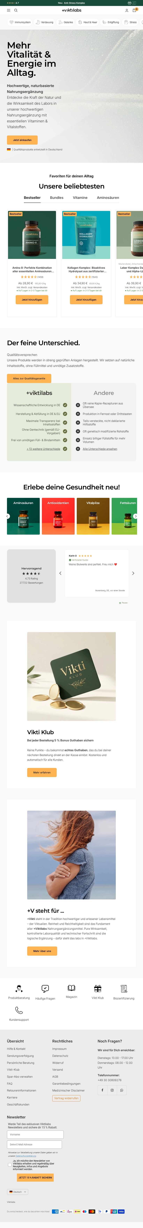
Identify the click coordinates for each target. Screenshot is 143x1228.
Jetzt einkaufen (22, 139)
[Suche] (15, 10)
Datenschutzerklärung (26, 1156)
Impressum (59, 1048)
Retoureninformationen (21, 1090)
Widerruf (57, 1063)
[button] (60, 573)
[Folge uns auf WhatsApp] (121, 1090)
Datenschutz (60, 1055)
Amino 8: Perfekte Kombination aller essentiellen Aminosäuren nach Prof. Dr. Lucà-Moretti (32, 269)
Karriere (12, 1097)
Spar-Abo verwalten (20, 1076)
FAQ (9, 1083)
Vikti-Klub (13, 1069)
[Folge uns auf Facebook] (102, 1090)
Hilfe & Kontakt (16, 1048)
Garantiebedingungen (66, 1083)
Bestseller (32, 198)
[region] (97, 573)
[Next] (135, 516)
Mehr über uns (42, 950)
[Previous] (7, 516)
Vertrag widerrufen (66, 1098)
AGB (55, 1076)
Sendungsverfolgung (20, 1055)
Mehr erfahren (42, 772)
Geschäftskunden (18, 1104)
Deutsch (17, 1192)
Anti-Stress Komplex (74, 3)
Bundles (56, 198)
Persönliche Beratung (20, 1063)
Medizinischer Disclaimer (68, 1090)
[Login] (126, 10)
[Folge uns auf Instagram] (112, 1090)
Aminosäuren (108, 198)
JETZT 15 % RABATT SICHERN (35, 1177)
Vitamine (80, 198)
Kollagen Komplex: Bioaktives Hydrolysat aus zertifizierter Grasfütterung (86, 269)
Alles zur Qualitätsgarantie (29, 378)
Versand (57, 1069)
